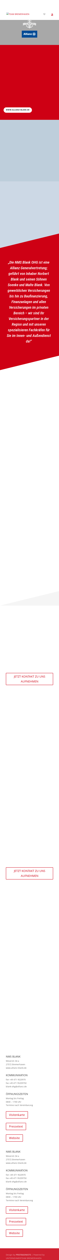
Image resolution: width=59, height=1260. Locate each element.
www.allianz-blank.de (18, 110)
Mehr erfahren (15, 171)
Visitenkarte (17, 1115)
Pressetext (16, 1126)
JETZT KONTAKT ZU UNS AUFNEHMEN (29, 679)
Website (14, 1138)
